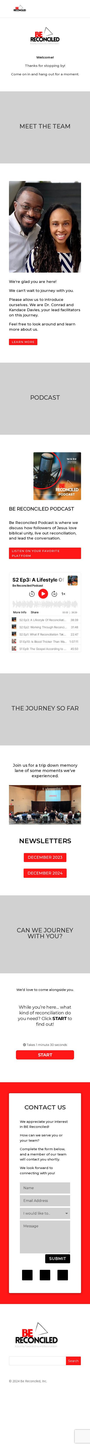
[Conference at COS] (45, 823)
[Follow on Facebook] (27, 1275)
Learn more (23, 342)
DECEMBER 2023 (45, 857)
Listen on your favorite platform (36, 553)
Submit (57, 1258)
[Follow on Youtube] (62, 1275)
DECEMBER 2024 (45, 873)
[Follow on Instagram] (45, 1275)
